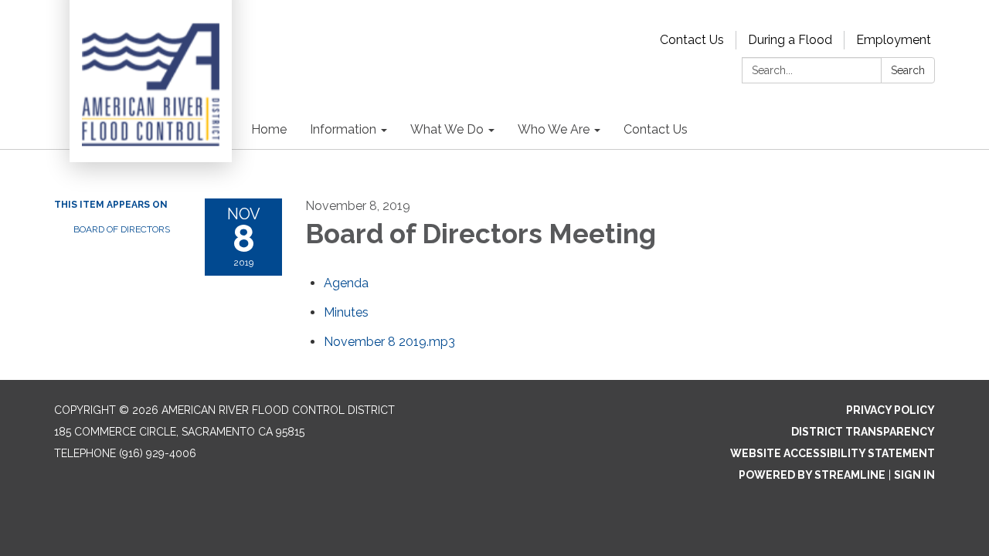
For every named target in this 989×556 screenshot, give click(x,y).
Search (908, 70)
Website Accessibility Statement (832, 453)
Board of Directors (121, 229)
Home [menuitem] (269, 129)
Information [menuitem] (343, 129)
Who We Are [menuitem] (554, 129)
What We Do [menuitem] (447, 129)
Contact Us (692, 39)
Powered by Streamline (812, 475)
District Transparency (863, 431)
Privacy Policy (890, 410)
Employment (893, 39)
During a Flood (790, 39)
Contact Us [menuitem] (656, 129)
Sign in (914, 475)
